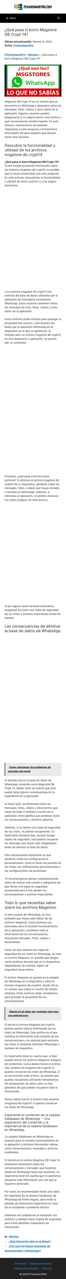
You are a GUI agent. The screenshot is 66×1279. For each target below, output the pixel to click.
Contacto (47, 1268)
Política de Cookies (40, 1263)
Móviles (33, 54)
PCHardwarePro (15, 54)
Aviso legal (21, 1263)
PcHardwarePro (24, 45)
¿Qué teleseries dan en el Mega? (30, 1241)
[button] (58, 18)
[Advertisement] (33, 224)
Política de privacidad (26, 1268)
